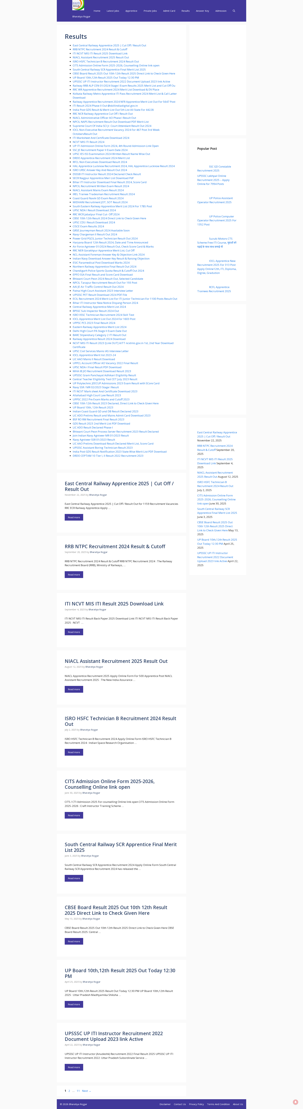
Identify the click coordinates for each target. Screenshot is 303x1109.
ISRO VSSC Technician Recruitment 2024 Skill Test (103, 315)
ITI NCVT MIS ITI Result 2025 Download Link (100, 53)
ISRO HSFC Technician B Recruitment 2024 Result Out (106, 61)
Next (86, 1091)
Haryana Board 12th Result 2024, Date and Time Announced (110, 242)
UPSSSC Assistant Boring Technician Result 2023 (103, 447)
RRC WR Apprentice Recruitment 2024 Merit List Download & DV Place (116, 89)
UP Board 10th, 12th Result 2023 (93, 407)
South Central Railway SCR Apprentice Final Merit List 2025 (109, 69)
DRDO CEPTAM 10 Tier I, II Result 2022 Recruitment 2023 (108, 455)
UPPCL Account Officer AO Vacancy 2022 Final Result (105, 363)
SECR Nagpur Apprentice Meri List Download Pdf (103, 178)
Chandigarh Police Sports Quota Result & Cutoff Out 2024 (108, 270)
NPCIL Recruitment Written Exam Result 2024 (101, 186)
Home (97, 10)
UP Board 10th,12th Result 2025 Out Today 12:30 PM (106, 77)
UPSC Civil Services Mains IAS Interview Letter (101, 351)
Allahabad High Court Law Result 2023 (97, 395)
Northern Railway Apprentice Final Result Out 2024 (104, 266)
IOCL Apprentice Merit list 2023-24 (94, 355)
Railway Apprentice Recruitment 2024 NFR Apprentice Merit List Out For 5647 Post (124, 101)
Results (185, 10)
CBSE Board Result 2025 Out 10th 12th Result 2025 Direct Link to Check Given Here (124, 73)
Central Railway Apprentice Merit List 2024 (99, 307)
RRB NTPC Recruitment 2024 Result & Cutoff (100, 49)
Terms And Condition (218, 1104)
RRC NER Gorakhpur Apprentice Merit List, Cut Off (103, 250)
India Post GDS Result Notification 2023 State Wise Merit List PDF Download (120, 451)
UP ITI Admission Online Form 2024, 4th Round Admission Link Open (116, 146)
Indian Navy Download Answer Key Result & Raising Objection (111, 258)
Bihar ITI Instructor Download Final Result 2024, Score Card (110, 182)
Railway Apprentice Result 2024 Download (99, 339)
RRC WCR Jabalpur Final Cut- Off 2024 (96, 214)
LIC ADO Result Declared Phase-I (93, 427)
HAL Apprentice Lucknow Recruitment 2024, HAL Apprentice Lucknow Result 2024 (124, 166)
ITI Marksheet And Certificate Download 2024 (101, 138)
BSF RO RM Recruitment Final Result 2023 (98, 419)
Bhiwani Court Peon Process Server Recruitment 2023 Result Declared (116, 431)
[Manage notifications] (295, 1102)
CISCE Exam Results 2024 (88, 226)
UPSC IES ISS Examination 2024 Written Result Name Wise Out (111, 154)
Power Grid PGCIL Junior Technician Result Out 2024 (105, 238)
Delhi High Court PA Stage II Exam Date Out (100, 331)
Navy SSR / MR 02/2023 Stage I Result (96, 387)
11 (79, 1091)
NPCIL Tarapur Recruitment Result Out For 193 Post (105, 282)
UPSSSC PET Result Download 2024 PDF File (100, 295)
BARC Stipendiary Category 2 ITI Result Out (99, 335)
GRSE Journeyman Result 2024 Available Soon (101, 230)
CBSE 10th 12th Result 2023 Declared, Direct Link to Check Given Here (116, 403)
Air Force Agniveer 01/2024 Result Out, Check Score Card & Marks (113, 246)
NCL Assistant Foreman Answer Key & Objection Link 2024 (109, 254)
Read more (74, 517)
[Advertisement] (217, 80)
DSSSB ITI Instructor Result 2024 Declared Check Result (107, 174)
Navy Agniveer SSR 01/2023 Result (94, 439)
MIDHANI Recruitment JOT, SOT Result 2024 (100, 202)
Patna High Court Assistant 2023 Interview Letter (103, 290)
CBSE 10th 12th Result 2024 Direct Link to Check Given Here (109, 218)
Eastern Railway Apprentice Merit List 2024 (100, 327)
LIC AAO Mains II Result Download (94, 359)
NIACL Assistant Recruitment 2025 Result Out (101, 57)
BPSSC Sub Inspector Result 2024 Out (96, 311)
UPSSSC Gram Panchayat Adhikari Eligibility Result (104, 375)
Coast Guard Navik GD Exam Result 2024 (98, 198)
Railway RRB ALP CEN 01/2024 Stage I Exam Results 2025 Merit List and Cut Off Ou (124, 85)
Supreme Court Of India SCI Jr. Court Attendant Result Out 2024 (112, 126)
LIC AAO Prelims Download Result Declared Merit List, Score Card (113, 443)
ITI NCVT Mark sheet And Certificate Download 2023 (105, 391)
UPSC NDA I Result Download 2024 (94, 210)
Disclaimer (165, 1104)
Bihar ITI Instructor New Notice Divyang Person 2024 (105, 303)
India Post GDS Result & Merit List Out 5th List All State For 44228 (113, 110)
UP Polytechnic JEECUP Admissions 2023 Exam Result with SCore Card (116, 383)
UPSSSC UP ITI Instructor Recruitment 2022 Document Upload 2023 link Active (121, 81)
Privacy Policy (196, 1104)
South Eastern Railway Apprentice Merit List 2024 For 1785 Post (112, 206)
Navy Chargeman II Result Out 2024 (95, 234)
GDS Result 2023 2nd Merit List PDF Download (101, 423)
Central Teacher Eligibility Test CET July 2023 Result (105, 379)
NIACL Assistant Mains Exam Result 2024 (98, 190)
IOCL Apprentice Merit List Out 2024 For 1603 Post (104, 319)
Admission (220, 10)
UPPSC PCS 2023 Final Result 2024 (94, 323)
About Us (238, 1104)
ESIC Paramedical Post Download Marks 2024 (101, 262)
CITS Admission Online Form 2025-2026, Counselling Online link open (116, 65)
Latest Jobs (113, 10)
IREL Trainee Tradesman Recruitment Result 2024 (104, 194)
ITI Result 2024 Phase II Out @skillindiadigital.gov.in (105, 105)
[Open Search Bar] (234, 11)
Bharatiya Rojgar (81, 16)
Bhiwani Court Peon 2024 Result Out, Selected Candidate (108, 278)
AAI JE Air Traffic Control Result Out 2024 (98, 287)
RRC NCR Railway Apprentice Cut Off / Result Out (103, 113)
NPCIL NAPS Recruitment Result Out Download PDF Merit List (111, 122)
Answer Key (202, 10)
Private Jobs (150, 10)
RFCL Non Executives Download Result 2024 (100, 162)
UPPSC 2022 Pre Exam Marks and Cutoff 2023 (101, 399)
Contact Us (180, 1104)
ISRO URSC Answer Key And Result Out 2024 (100, 170)
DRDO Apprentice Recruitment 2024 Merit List (101, 158)
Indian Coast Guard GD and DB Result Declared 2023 (105, 411)
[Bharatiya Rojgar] (78, 5)
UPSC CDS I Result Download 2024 (94, 222)
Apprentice (131, 10)
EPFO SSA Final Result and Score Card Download (103, 274)
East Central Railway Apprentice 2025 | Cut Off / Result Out (109, 45)
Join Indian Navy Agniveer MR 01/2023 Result (101, 435)
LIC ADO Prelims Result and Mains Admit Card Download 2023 (112, 415)
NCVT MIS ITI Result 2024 (88, 142)
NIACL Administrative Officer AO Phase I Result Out (104, 118)
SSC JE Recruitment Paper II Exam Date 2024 (100, 150)
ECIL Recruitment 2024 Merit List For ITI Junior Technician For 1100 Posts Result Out (125, 299)
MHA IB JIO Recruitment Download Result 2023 (102, 371)
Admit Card (169, 10)
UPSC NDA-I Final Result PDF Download (97, 367)
